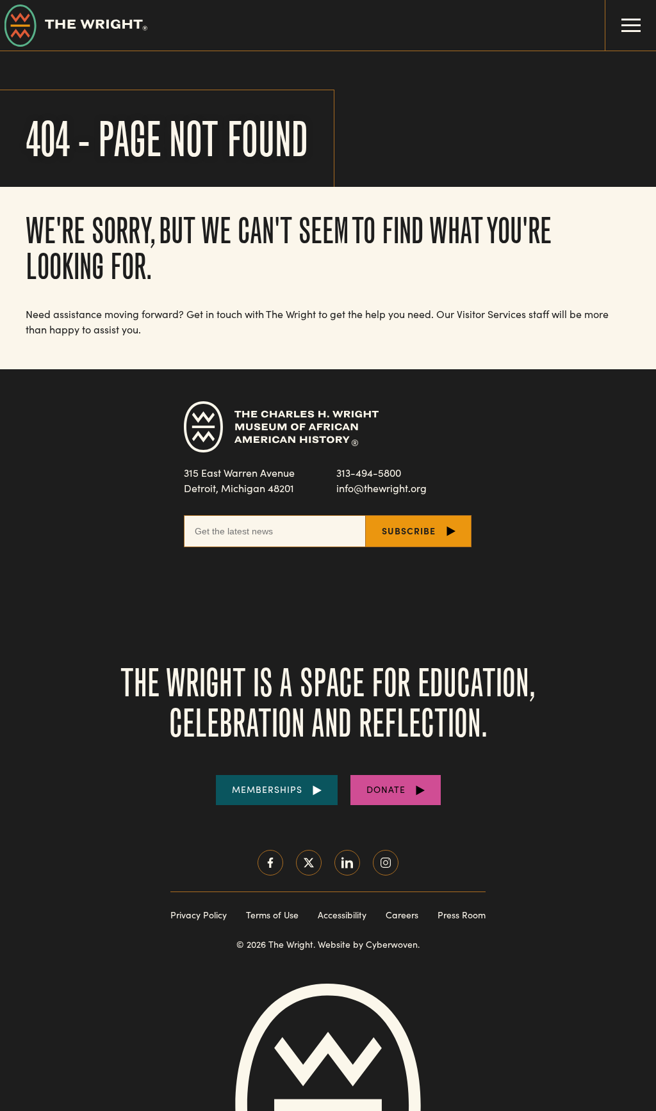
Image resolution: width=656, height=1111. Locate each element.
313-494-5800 (368, 472)
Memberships (267, 789)
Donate (386, 789)
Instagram (385, 862)
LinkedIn (347, 862)
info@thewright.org (381, 488)
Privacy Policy (198, 915)
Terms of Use (272, 915)
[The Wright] (73, 25)
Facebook (270, 862)
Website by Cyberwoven (368, 944)
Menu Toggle (630, 25)
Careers (402, 915)
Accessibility (342, 915)
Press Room (462, 915)
